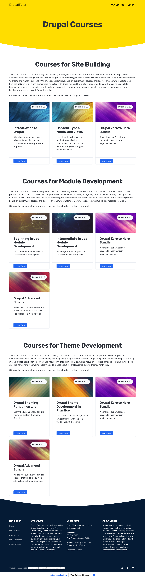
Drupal (18, 5)
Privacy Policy (15, 544)
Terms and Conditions (57, 568)
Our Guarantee (15, 540)
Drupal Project (109, 542)
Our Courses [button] (117, 4)
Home (11, 526)
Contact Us (14, 535)
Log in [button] (131, 4)
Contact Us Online (74, 550)
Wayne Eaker (48, 533)
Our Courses (14, 531)
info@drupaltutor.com (81, 542)
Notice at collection (58, 575)
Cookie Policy (44, 568)
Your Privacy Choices (79, 575)
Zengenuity (57, 525)
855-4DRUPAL (79, 545)
